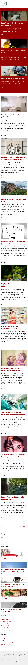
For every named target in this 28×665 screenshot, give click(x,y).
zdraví (2, 132)
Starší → (25, 526)
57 (18, 526)
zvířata (2, 34)
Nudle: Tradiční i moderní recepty (12, 78)
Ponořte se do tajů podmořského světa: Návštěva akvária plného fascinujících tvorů (12, 571)
